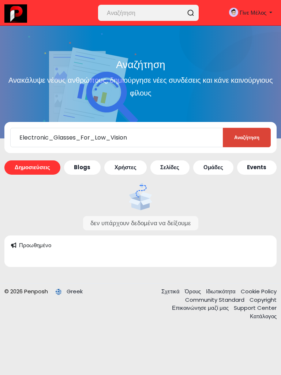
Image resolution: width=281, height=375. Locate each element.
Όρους (193, 291)
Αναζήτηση (246, 137)
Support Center (255, 308)
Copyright (263, 300)
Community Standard (215, 300)
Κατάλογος (263, 316)
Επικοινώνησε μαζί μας (201, 308)
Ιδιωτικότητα (221, 291)
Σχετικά (171, 291)
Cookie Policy (259, 291)
